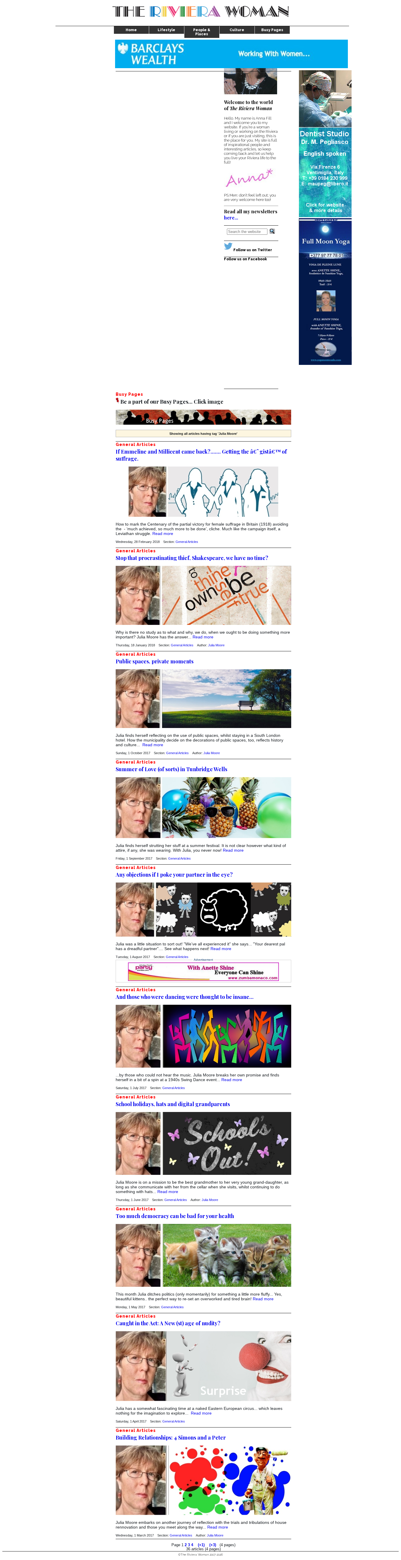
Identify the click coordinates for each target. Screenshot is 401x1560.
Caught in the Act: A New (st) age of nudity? (168, 1323)
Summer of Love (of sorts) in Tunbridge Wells (171, 769)
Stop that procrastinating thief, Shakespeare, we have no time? (192, 557)
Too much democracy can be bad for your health (175, 1216)
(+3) (212, 1545)
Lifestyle (166, 30)
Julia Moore (216, 645)
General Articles (187, 542)
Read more (162, 533)
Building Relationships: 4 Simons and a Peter (171, 1437)
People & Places (201, 32)
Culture (237, 30)
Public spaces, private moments (154, 661)
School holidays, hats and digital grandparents (173, 1104)
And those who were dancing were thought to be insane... (185, 996)
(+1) (201, 1545)
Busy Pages (272, 30)
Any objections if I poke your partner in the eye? (174, 874)
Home (131, 30)
